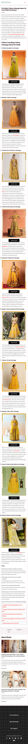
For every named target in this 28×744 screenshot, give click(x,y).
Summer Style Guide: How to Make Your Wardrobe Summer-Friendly (13, 690)
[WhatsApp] (6, 738)
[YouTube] (15, 738)
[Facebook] (21, 738)
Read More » (4, 668)
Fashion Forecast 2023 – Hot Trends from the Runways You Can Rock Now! (13, 655)
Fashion (3, 12)
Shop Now (14, 81)
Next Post (20, 629)
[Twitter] (9, 738)
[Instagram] (18, 738)
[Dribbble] (12, 738)
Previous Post (8, 630)
